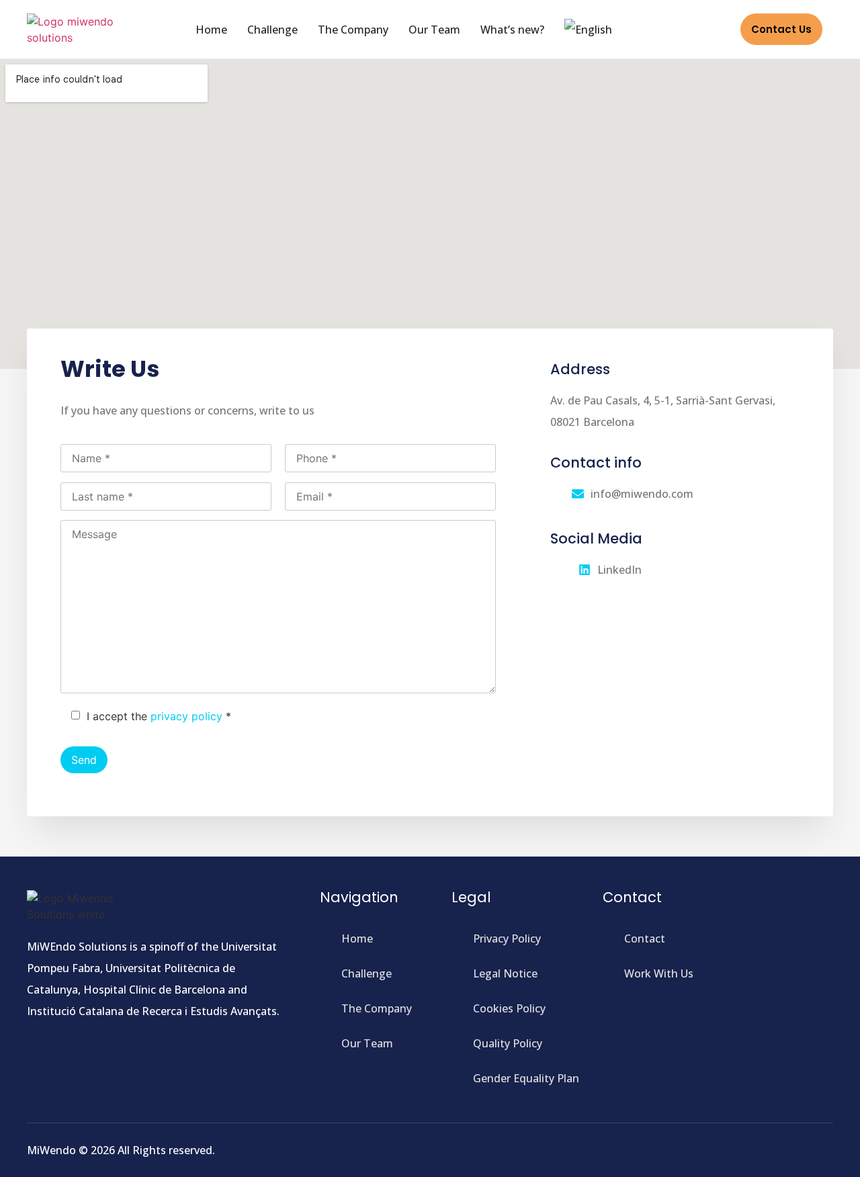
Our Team (434, 29)
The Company (353, 29)
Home (211, 29)
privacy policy (186, 716)
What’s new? (512, 29)
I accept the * (159, 716)
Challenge (272, 29)
